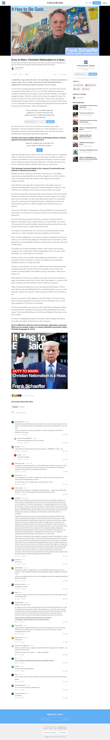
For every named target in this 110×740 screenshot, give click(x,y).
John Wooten (18, 475)
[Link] (9, 138)
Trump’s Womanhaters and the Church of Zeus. (88, 121)
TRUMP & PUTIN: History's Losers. (86, 143)
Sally (16, 674)
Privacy (51, 728)
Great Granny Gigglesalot (24, 438)
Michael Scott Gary (20, 584)
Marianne (17, 446)
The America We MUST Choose (88, 150)
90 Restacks (31, 395)
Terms (55, 728)
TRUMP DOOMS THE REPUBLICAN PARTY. (85, 136)
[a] (75, 107)
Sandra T (17, 666)
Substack (47, 736)
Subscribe (97, 3)
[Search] (86, 3)
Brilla (16, 592)
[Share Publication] (90, 3)
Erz (16, 658)
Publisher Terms (61, 727)
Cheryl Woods (19, 625)
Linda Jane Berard (20, 693)
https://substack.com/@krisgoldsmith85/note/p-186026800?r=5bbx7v (34, 660)
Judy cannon (18, 637)
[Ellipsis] (67, 421)
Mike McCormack (20, 463)
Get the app (63, 732)
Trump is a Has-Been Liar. (86, 113)
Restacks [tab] (22, 407)
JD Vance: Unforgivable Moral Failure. (88, 128)
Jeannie (17, 559)
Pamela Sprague (19, 685)
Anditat (17, 498)
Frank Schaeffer (19, 67)
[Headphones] (7, 32)
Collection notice (62, 728)
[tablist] (18, 406)
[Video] (7, 29)
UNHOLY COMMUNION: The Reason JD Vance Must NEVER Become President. (88, 158)
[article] (85, 107)
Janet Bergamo (19, 421)
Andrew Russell (19, 602)
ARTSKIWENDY (19, 568)
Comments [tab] (15, 407)
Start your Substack (50, 732)
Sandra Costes (19, 488)
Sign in (105, 3)
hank (18, 455)
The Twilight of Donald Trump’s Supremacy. (88, 106)
